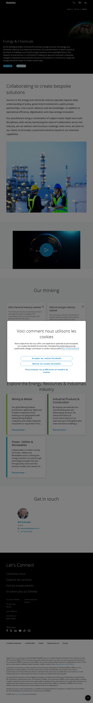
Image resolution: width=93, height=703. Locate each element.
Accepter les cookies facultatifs (46, 358)
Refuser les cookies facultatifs (46, 364)
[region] (46, 351)
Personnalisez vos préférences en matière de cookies (46, 370)
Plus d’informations (70, 348)
